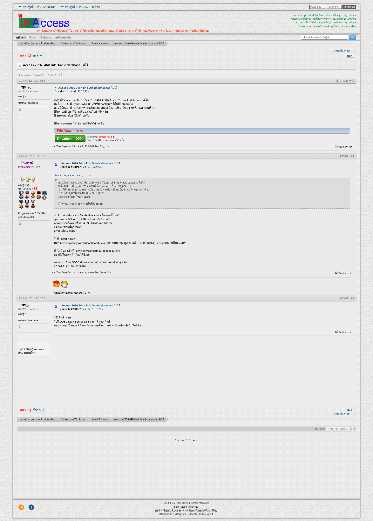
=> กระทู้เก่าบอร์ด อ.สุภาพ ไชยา (81, 6)
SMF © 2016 (183, 503)
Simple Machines (200, 503)
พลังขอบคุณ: (28, 189)
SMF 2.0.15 (169, 503)
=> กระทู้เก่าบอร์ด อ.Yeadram (37, 6)
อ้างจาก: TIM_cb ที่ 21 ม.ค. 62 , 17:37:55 (73, 175)
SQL (184, 513)
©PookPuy (209, 510)
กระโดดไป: (320, 429)
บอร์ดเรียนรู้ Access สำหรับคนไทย (178, 510)
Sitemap (180, 440)
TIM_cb (26, 87)
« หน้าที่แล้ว (339, 51)
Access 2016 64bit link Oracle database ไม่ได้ (87, 87)
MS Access (165, 513)
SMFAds (193, 506)
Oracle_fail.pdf (106, 137)
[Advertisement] (202, 375)
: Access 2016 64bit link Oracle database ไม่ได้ (90, 163)
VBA (177, 513)
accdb (193, 513)
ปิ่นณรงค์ (27, 163)
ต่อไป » (351, 51)
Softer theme (180, 506)
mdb (202, 513)
